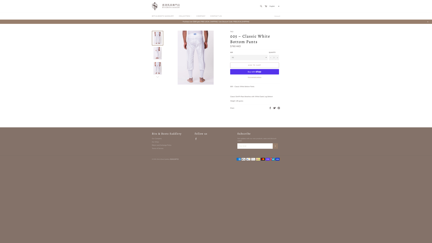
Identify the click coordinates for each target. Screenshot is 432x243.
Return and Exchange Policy (161, 145)
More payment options (254, 77)
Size (231, 52)
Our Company (157, 138)
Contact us (216, 16)
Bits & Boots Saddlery (163, 16)
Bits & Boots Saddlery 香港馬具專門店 (168, 159)
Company (200, 16)
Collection (185, 16)
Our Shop (155, 142)
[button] (274, 6)
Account (277, 16)
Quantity (272, 52)
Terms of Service (157, 148)
